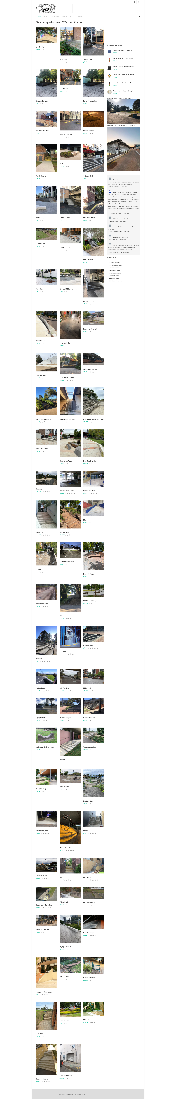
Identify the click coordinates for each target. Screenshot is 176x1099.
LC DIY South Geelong (115, 252)
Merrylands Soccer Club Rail (93, 419)
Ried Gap (63, 651)
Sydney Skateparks (114, 262)
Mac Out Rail (64, 976)
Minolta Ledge (88, 933)
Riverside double (42, 1079)
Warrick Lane (64, 787)
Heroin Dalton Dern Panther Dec (123, 83)
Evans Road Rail (89, 130)
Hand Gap (63, 59)
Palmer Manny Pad (42, 130)
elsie (114, 227)
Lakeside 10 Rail (89, 490)
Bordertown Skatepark (115, 231)
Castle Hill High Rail (90, 369)
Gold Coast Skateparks (115, 281)
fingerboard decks (124, 206)
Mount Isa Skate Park (115, 213)
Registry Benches (42, 101)
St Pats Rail (40, 1034)
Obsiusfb (116, 192)
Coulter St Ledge (66, 1075)
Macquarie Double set (44, 992)
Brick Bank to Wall (89, 218)
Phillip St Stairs (88, 301)
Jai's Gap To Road (42, 875)
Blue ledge (87, 520)
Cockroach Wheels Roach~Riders (123, 74)
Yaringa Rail (40, 569)
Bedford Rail (87, 801)
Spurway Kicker (65, 343)
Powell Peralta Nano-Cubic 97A (123, 91)
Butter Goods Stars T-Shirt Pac (122, 50)
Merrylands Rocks (66, 461)
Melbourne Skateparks (115, 265)
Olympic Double (65, 947)
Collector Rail (88, 176)
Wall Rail (63, 759)
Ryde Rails (39, 659)
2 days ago (124, 186)
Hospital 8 (87, 877)
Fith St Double (41, 176)
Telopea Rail (40, 244)
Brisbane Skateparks (114, 267)
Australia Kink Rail (42, 930)
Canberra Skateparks (115, 273)
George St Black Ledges (68, 289)
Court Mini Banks (66, 134)
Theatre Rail (64, 89)
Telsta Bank (64, 902)
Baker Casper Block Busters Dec (123, 58)
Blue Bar (86, 1020)
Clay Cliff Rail (88, 259)
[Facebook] (131, 2)
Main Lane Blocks (42, 449)
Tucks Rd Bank (41, 375)
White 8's (39, 532)
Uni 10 (62, 877)
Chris (115, 219)
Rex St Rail (63, 616)
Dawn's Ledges (65, 717)
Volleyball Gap (41, 789)
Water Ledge (40, 218)
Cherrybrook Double (67, 377)
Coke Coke (116, 179)
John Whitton (64, 688)
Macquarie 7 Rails (66, 848)
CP (114, 245)
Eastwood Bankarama (67, 562)
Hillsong (39, 489)
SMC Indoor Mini (113, 239)
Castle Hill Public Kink (43, 419)
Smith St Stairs (65, 247)
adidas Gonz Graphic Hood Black (123, 66)
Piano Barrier (40, 340)
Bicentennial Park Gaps (44, 905)
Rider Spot (87, 688)
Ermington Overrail (90, 329)
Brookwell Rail (65, 532)
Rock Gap (63, 164)
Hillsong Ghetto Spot (67, 490)
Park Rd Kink (64, 1021)
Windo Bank (87, 59)
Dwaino (115, 237)
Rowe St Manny (88, 574)
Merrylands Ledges (90, 461)
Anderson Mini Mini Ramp (45, 747)
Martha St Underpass (67, 419)
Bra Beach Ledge (113, 221)
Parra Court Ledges (90, 101)
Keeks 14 (86, 831)
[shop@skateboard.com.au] (138, 2)
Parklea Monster (89, 902)
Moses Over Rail (89, 717)
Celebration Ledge (90, 600)
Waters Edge (40, 688)
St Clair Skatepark (114, 186)
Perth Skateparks (114, 275)
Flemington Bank (89, 977)
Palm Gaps (39, 289)
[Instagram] (134, 2)
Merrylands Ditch (42, 604)
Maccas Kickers (88, 645)
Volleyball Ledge (89, 747)
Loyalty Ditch (40, 47)
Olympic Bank (41, 717)
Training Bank (65, 218)
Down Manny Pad (42, 831)
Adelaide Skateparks (114, 270)
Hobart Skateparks (114, 278)
